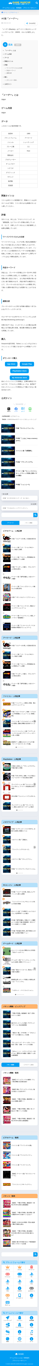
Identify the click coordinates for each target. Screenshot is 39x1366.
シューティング (31, 419)
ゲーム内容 (8, 54)
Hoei (14, 419)
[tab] (16, 747)
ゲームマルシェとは (8, 8)
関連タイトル (9, 61)
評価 (6, 65)
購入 (6, 77)
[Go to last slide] (4, 721)
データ (7, 57)
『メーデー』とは (10, 50)
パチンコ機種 (28, 523)
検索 (35, 515)
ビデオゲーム (15, 416)
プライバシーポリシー (29, 8)
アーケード (21, 419)
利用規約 (18, 8)
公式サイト (8, 84)
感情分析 (9, 73)
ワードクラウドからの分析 (14, 68)
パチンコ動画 (10, 1064)
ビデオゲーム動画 (29, 1064)
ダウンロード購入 (11, 80)
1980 (9, 419)
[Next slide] (34, 721)
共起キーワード (11, 70)
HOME (21, 1354)
